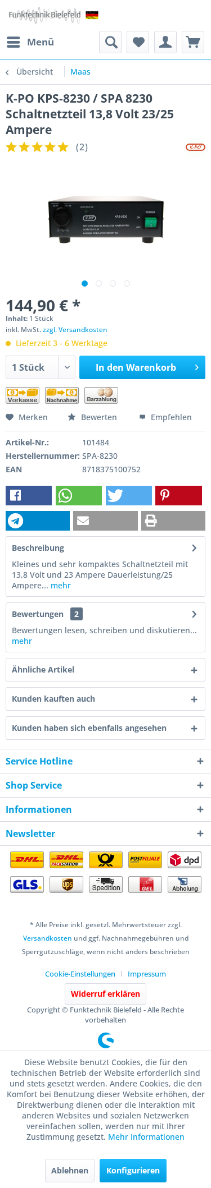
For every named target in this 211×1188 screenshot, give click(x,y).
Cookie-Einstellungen (80, 974)
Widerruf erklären (105, 993)
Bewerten (99, 417)
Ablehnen (69, 1170)
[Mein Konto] (165, 42)
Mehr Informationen (146, 1136)
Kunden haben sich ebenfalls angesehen (89, 727)
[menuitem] (30, 42)
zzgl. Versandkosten (75, 329)
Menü (40, 41)
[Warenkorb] (193, 42)
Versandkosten (47, 938)
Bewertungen (38, 614)
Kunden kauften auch (53, 698)
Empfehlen (170, 417)
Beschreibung (38, 547)
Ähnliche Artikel (43, 669)
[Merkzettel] (138, 42)
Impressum (147, 974)
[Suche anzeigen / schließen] (110, 42)
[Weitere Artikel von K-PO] (195, 147)
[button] (29, 495)
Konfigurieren (133, 1170)
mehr (59, 585)
